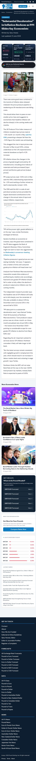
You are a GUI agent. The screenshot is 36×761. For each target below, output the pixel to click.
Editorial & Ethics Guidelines (12, 635)
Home (3, 12)
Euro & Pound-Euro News (11, 725)
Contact (4, 626)
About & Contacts (19, 1)
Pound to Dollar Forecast (10, 659)
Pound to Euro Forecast (10, 656)
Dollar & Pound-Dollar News (12, 728)
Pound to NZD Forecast (10, 668)
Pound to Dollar (7, 689)
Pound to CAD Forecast (10, 671)
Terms (8, 758)
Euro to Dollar (6, 692)
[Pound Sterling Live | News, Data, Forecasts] (7, 6)
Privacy (4, 758)
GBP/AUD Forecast (18, 499)
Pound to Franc (7, 707)
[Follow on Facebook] (30, 1)
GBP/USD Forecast (18, 494)
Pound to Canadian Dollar (11, 701)
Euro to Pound (7, 686)
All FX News (6, 719)
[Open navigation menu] (32, 6)
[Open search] (29, 6)
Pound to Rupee (7, 710)
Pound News (6, 722)
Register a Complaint (9, 643)
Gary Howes (14, 33)
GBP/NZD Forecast (18, 503)
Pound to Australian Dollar (11, 695)
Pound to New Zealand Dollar (12, 698)
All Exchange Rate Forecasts (12, 653)
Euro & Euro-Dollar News (10, 731)
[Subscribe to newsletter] (33, 1)
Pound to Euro (7, 684)
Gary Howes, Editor (8, 638)
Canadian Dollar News (9, 740)
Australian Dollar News (10, 734)
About (4, 629)
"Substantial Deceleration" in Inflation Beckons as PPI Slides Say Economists (24, 12)
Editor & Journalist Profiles (11, 641)
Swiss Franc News (8, 745)
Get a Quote (23, 6)
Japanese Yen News (9, 743)
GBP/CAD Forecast (18, 508)
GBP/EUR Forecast (18, 489)
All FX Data (5, 681)
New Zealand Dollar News (11, 737)
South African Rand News (11, 748)
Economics (9, 12)
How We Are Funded (9, 632)
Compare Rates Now (18, 529)
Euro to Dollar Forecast (10, 662)
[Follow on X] (27, 1)
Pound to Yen (6, 704)
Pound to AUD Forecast (10, 665)
